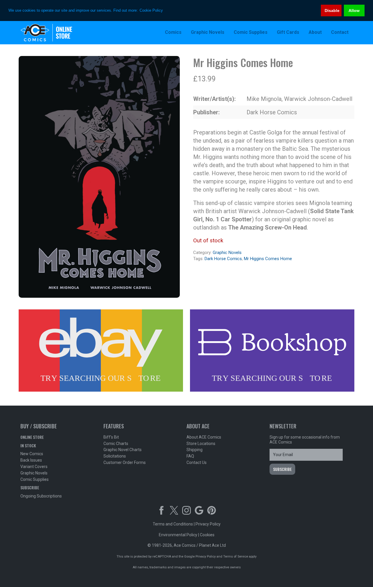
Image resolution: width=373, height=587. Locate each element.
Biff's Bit (111, 437)
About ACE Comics (203, 437)
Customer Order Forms (124, 462)
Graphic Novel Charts (122, 449)
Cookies (207, 534)
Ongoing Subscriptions (41, 496)
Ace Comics (58, 32)
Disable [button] (332, 10)
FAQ (190, 456)
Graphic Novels (227, 252)
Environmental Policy (178, 534)
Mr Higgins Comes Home (268, 258)
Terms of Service (235, 556)
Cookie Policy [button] (151, 10)
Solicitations (114, 456)
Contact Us (196, 462)
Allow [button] (354, 10)
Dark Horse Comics (223, 258)
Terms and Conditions (173, 524)
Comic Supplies (34, 479)
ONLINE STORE (32, 437)
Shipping (194, 449)
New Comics (31, 453)
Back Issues (31, 460)
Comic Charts (115, 443)
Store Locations (200, 443)
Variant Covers (33, 466)
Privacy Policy (208, 524)
